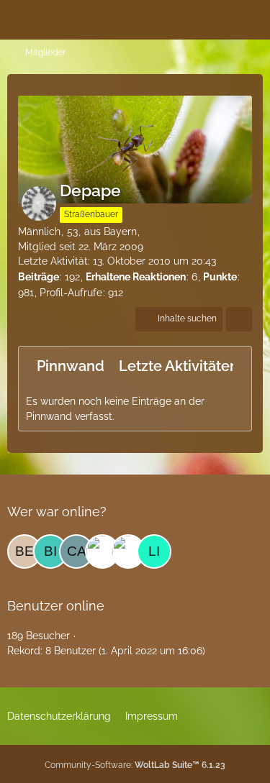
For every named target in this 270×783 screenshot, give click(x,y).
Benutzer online (55, 605)
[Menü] (251, 18)
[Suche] (179, 18)
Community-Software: (135, 765)
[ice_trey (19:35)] (128, 551)
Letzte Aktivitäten (178, 366)
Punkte (220, 277)
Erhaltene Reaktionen (136, 277)
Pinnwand (70, 366)
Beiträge (38, 277)
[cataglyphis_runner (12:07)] (76, 551)
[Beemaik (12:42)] (24, 551)
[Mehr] (239, 319)
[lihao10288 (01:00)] (154, 551)
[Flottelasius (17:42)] (102, 551)
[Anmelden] (215, 18)
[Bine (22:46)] (50, 551)
